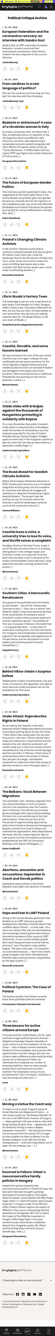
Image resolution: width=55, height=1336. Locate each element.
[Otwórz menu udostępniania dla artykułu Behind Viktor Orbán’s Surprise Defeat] (11, 701)
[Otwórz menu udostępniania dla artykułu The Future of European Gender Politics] (11, 225)
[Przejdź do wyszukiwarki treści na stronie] (39, 7)
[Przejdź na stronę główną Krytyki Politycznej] (16, 1270)
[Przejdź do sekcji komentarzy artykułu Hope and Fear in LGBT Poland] (19, 972)
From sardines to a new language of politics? (20, 86)
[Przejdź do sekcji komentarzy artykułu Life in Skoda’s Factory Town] (19, 331)
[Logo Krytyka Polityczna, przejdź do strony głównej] (17, 6)
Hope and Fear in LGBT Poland (25, 913)
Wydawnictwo (17, 1333)
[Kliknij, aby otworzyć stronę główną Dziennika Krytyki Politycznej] (27, 1331)
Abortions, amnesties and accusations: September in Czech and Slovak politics (23, 874)
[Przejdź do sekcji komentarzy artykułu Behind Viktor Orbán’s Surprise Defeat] (19, 701)
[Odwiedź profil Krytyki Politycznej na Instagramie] (23, 1294)
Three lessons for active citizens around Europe (21, 1028)
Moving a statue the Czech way (27, 1104)
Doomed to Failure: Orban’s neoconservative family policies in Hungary (24, 1176)
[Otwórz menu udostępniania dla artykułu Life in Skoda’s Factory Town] (11, 331)
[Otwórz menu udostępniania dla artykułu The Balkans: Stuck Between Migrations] (11, 855)
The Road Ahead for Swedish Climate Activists (25, 474)
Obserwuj (38, 1333)
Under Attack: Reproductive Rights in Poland (24, 718)
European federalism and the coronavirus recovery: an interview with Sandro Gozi (25, 36)
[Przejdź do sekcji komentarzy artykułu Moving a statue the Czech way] (19, 1157)
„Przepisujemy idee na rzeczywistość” (22, 1280)
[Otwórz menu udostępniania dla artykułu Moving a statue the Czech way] (11, 1157)
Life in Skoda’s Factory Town (24, 296)
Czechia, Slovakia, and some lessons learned (25, 348)
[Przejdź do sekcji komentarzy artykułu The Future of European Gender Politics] (19, 225)
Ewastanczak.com (10, 1307)
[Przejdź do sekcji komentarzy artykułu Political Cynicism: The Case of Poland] (19, 1011)
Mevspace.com (29, 1304)
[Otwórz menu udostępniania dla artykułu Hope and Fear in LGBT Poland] (11, 972)
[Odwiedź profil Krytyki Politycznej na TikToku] (29, 1294)
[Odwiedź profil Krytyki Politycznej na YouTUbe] (34, 1294)
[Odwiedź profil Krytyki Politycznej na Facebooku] (17, 1294)
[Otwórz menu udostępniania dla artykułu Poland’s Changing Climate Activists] (11, 281)
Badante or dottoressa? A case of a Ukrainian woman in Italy (26, 124)
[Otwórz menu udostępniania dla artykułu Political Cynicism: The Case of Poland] (11, 1011)
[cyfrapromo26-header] (27, 1)
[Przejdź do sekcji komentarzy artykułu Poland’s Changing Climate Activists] (19, 281)
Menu (48, 1333)
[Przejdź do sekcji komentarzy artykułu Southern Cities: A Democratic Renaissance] (19, 656)
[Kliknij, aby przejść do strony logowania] (51, 7)
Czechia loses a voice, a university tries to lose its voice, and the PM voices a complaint (27, 536)
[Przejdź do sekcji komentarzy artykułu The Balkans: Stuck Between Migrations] (19, 855)
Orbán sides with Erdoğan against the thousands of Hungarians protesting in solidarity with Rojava (22, 412)
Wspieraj (6, 1333)
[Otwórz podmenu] (51, 1280)
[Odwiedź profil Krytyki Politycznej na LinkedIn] (40, 1294)
